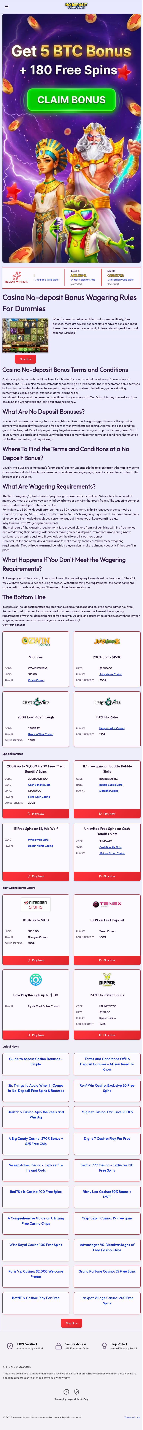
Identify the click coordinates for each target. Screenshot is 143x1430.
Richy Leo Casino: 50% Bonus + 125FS (107, 1194)
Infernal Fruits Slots (109, 279)
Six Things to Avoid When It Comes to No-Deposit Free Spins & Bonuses (36, 1088)
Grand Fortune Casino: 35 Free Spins (107, 1271)
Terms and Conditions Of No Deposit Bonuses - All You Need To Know (107, 1064)
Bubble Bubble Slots (111, 784)
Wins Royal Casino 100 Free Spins (35, 1245)
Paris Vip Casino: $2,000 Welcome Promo (36, 1274)
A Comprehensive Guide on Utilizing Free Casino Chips (36, 1221)
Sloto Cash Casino (39, 796)
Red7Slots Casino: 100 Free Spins (36, 1191)
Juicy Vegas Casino (110, 674)
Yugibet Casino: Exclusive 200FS (107, 1112)
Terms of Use (132, 1417)
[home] (76, 10)
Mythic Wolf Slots (38, 839)
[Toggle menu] (6, 6)
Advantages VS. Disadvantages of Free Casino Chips (107, 1247)
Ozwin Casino (36, 680)
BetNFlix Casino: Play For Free (36, 1298)
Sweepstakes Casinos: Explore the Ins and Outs (36, 1167)
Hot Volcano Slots (71, 279)
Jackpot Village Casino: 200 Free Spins (107, 1300)
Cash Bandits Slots (39, 784)
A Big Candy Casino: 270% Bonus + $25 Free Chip (36, 1141)
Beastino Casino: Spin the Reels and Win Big (36, 1114)
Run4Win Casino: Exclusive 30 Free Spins (107, 1088)
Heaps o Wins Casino (40, 734)
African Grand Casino (112, 853)
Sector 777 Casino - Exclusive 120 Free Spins (107, 1167)
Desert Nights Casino (40, 845)
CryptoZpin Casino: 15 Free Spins (107, 1218)
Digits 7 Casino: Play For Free (107, 1138)
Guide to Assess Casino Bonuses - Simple (36, 1061)
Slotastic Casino (109, 790)
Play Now (25, 359)
